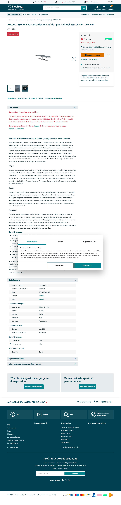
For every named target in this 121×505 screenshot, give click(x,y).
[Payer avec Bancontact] (88, 495)
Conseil (34, 14)
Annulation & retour (13, 437)
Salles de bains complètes (70, 427)
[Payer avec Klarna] (99, 495)
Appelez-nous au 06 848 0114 (103, 414)
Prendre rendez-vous (98, 14)
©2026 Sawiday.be (13, 495)
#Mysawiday (65, 442)
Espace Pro (110, 14)
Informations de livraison (53, 98)
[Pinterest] (66, 480)
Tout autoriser (87, 265)
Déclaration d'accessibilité (47, 495)
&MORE (41, 299)
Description (12, 98)
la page (36, 126)
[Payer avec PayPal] (94, 495)
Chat (71, 414)
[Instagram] (69, 480)
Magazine (64, 439)
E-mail (45, 414)
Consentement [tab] (32, 241)
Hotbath (41, 296)
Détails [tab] (60, 241)
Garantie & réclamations (15, 440)
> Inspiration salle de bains (70, 447)
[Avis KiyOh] (65, 495)
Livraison (10, 434)
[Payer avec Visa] (71, 495)
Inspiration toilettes (67, 430)
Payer (9, 431)
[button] (109, 55)
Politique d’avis (12, 443)
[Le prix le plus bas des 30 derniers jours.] (89, 35)
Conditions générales (29, 495)
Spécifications (22, 98)
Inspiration (26, 14)
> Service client (12, 448)
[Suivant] (74, 59)
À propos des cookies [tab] (89, 241)
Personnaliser (59, 265)
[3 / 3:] (25, 88)
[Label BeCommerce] (105, 495)
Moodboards (65, 433)
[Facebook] (63, 480)
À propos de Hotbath (36, 98)
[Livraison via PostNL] (111, 495)
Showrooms (85, 14)
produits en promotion (16, 129)
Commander (11, 428)
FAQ (17, 414)
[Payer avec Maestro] (77, 495)
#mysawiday (43, 14)
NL (112, 2)
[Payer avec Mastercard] (82, 495)
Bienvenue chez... (67, 436)
